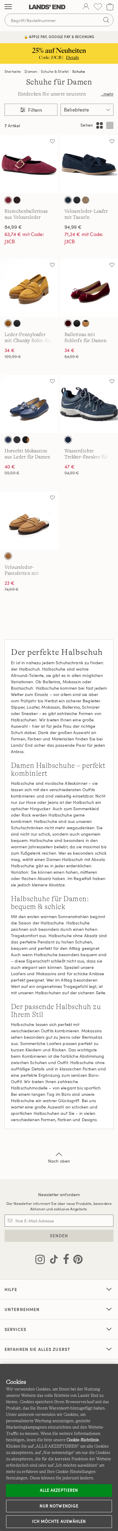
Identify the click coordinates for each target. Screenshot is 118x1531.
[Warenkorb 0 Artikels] (110, 6)
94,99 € (73, 227)
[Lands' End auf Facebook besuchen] (64, 1260)
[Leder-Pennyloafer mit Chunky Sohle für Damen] (29, 288)
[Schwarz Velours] (76, 200)
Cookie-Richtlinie (83, 1439)
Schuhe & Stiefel (55, 71)
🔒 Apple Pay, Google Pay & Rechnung (59, 36)
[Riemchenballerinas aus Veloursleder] (29, 164)
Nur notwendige (59, 1506)
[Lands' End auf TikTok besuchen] (52, 1260)
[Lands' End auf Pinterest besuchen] (76, 1260)
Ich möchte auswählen (59, 1521)
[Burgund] (68, 323)
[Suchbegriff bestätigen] (106, 20)
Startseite (13, 71)
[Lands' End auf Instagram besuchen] (40, 1260)
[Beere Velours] (8, 200)
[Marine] (68, 439)
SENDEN (59, 1235)
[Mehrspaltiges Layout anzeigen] (99, 125)
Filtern (34, 110)
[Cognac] (8, 323)
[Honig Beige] (8, 556)
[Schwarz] (17, 323)
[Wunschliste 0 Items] (98, 6)
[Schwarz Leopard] (85, 323)
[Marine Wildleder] (68, 200)
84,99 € (13, 227)
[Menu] (8, 7)
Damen (31, 71)
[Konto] (86, 7)
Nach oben (59, 1161)
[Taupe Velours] (85, 200)
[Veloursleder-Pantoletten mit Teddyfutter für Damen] (29, 520)
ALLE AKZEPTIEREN (59, 1490)
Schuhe (78, 71)
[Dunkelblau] (8, 439)
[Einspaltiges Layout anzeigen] (109, 125)
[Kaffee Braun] (17, 200)
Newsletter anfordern (59, 1194)
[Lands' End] (47, 7)
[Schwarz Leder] (76, 323)
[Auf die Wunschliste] (52, 141)
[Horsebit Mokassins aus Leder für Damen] (29, 404)
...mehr (107, 94)
